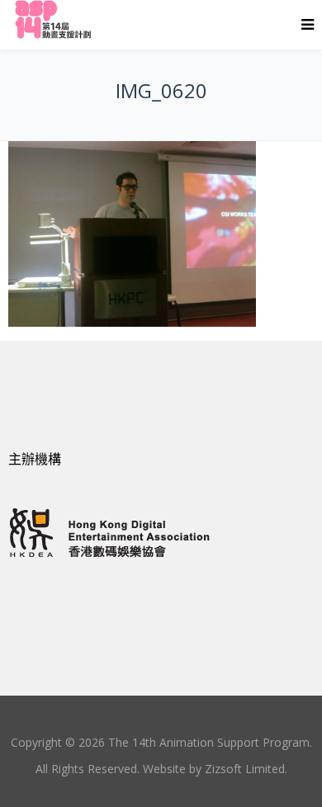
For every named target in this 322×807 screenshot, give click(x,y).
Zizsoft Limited (245, 768)
